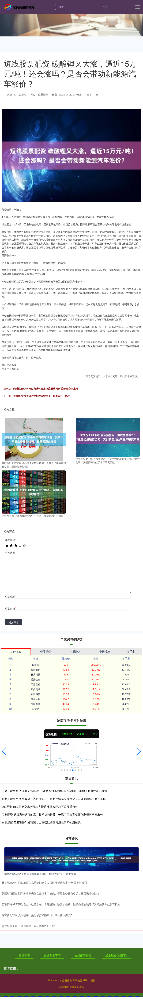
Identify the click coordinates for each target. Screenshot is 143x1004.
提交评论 (13, 622)
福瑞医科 (35, 704)
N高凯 (35, 664)
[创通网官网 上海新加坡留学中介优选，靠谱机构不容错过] (34, 491)
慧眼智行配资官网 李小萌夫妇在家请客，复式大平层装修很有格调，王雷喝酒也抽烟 (50, 893)
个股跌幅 (45, 652)
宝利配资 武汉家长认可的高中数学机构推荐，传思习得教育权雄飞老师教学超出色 (52, 814)
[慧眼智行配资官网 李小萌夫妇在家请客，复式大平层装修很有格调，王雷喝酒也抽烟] (34, 439)
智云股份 (35, 669)
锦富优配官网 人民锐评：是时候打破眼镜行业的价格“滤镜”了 (37, 915)
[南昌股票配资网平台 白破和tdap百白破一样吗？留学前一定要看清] (71, 858)
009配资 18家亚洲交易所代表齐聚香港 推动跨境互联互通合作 (40, 807)
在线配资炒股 (83, 955)
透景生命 (35, 679)
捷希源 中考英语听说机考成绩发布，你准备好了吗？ (41, 395)
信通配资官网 (52, 955)
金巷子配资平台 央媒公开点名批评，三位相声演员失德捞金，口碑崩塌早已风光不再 (54, 799)
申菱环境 (35, 699)
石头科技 (35, 674)
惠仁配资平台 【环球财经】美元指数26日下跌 (28, 926)
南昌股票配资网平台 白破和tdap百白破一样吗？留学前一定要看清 (40, 873)
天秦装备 (35, 684)
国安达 (35, 709)
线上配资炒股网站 (116, 955)
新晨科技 (35, 694)
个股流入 (75, 652)
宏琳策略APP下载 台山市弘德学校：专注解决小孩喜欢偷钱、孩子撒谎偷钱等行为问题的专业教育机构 (61, 904)
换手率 (131, 652)
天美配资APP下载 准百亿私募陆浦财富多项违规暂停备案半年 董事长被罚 (44, 882)
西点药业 (35, 689)
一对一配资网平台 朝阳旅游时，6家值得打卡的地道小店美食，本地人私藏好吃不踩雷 (54, 791)
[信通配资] (20, 6)
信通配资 (24, 955)
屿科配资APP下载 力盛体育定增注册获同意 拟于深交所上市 (45, 388)
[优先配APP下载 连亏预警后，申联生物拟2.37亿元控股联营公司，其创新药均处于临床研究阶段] (108, 437)
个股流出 (104, 652)
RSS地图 (77, 980)
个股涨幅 (15, 652)
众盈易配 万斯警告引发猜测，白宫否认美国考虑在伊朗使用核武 (41, 822)
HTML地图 (89, 980)
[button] (4, 751)
